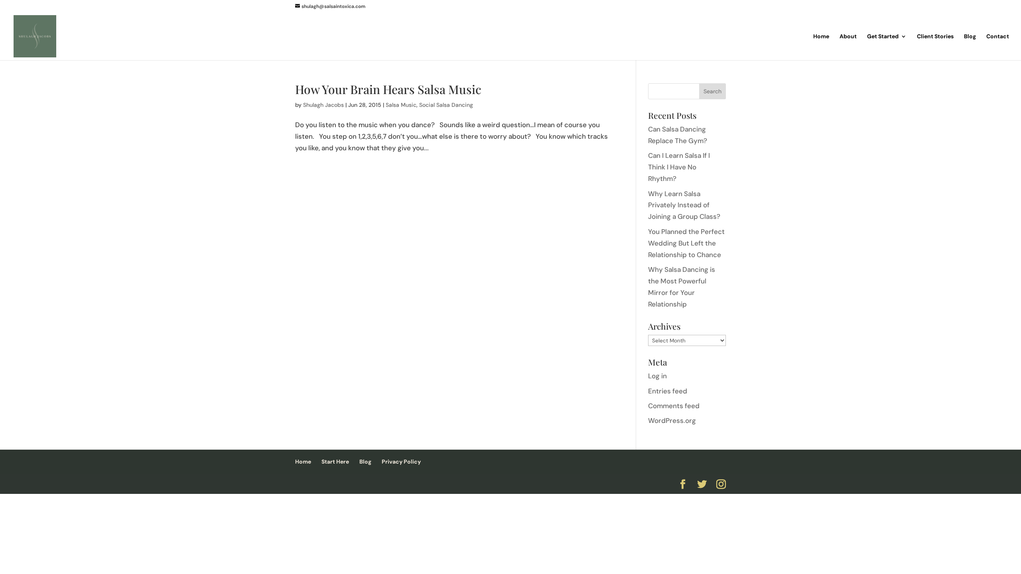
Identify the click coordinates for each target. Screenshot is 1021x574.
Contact (997, 36)
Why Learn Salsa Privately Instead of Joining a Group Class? (684, 205)
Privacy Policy (401, 461)
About (848, 36)
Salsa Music (401, 104)
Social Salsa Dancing (446, 104)
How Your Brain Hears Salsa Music (388, 89)
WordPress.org (672, 420)
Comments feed (674, 405)
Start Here (335, 461)
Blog (970, 36)
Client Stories (935, 36)
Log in (657, 376)
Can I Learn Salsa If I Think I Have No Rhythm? (679, 167)
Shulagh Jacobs (323, 104)
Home (821, 36)
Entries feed (667, 391)
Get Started (883, 36)
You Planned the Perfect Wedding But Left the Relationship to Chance (686, 243)
